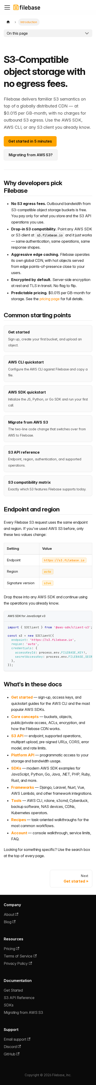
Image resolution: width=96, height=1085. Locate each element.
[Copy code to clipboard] (86, 627)
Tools (16, 800)
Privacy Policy (16, 963)
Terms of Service (18, 956)
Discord (10, 1046)
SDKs (16, 768)
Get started (22, 697)
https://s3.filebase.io (64, 560)
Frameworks (22, 787)
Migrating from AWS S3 (23, 1012)
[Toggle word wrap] (78, 627)
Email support (15, 1039)
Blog (7, 922)
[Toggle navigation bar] (7, 7)
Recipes (18, 819)
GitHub (9, 1054)
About (9, 914)
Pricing (9, 948)
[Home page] (8, 22)
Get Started (13, 990)
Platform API (22, 755)
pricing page (50, 298)
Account (19, 833)
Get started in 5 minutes (30, 141)
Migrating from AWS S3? (31, 155)
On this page (17, 33)
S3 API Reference (19, 997)
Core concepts (25, 716)
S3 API (17, 736)
